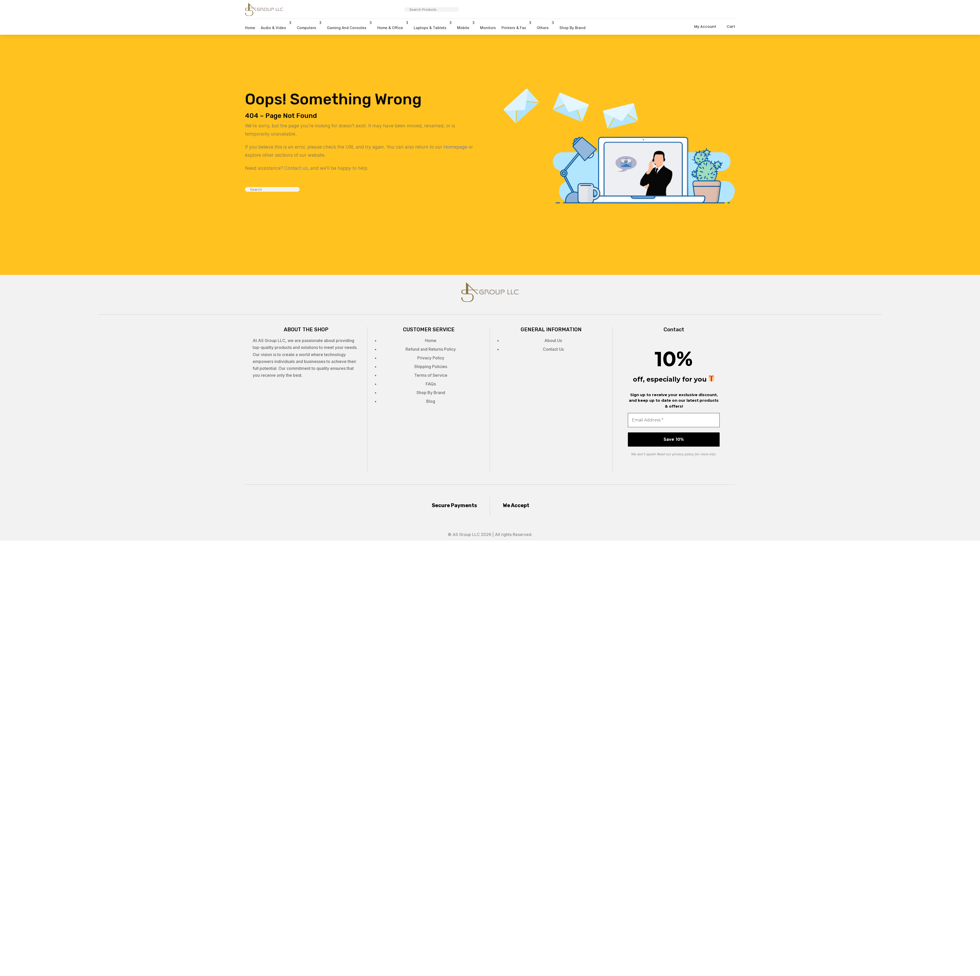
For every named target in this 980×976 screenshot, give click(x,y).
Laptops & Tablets (430, 28)
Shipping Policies (430, 366)
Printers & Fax (513, 28)
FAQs (431, 383)
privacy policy (683, 454)
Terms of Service (430, 375)
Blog (430, 401)
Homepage (455, 147)
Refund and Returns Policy (431, 349)
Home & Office (390, 28)
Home (250, 28)
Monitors (488, 28)
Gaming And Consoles (346, 28)
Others (543, 28)
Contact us (296, 168)
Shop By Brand (572, 28)
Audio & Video (273, 28)
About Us (553, 340)
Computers (306, 28)
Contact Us (553, 349)
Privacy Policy (430, 357)
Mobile (463, 28)
